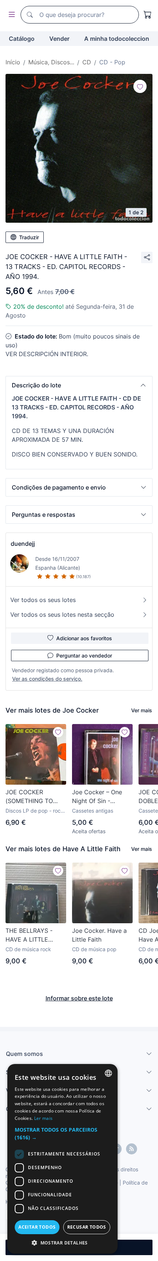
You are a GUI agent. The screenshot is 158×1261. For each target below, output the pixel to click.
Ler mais (43, 1118)
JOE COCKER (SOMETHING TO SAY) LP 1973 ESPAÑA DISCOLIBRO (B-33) (35, 796)
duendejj (23, 543)
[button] (79, 385)
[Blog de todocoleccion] (131, 1148)
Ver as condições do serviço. (47, 679)
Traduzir (29, 237)
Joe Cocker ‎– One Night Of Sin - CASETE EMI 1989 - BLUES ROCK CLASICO (99, 796)
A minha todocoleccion (116, 38)
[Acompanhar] (140, 86)
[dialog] (62, 1159)
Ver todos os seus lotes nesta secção (62, 614)
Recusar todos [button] (86, 1227)
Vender (59, 38)
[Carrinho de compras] (147, 14)
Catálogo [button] (22, 38)
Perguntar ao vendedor (84, 655)
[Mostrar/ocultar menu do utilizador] (10, 15)
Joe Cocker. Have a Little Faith (99, 935)
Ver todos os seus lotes (43, 599)
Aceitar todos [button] (36, 1227)
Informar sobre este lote (79, 998)
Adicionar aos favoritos (84, 638)
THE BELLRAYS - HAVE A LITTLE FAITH (29, 935)
